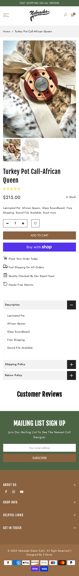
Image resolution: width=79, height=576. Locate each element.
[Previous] (9, 89)
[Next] (70, 89)
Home (6, 31)
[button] (12, 189)
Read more (49, 213)
